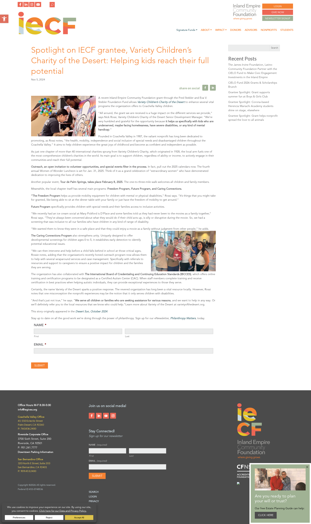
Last (127, 336)
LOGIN (278, 6)
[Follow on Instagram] (113, 416)
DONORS (235, 30)
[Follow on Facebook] (92, 416)
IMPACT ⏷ (221, 30)
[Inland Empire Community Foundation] (47, 34)
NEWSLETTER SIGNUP (277, 18)
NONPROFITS (269, 30)
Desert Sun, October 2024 (91, 311)
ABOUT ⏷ (206, 30)
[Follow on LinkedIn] (99, 416)
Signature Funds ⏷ (186, 30)
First (36, 336)
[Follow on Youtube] (106, 416)
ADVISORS (251, 30)
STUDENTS (286, 30)
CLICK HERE (265, 515)
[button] (4, 19)
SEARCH (94, 492)
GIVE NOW (277, 12)
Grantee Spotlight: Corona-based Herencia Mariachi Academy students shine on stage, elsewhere (250, 106)
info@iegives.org (27, 409)
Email (40, 344)
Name (40, 325)
